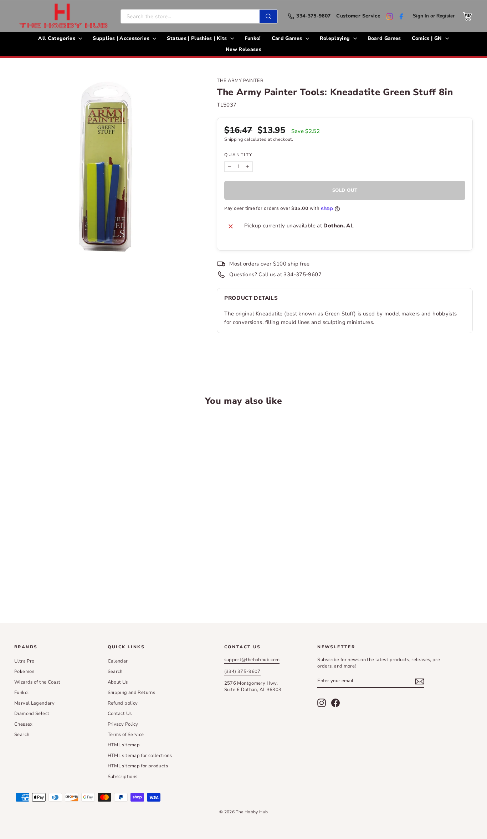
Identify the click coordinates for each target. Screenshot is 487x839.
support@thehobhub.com (252, 660)
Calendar (118, 661)
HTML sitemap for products (138, 766)
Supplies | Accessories (122, 38)
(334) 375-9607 (242, 671)
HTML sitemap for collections (140, 755)
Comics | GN (428, 38)
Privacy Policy (123, 724)
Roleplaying (336, 38)
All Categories (57, 38)
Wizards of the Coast (37, 682)
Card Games (288, 38)
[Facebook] (401, 16)
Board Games (384, 38)
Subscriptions (123, 776)
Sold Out (68, 574)
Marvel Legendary (34, 703)
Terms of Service (126, 734)
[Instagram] (389, 16)
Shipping (233, 139)
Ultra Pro (24, 661)
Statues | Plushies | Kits (197, 38)
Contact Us (120, 713)
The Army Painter (240, 80)
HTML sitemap (124, 745)
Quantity (238, 155)
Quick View (68, 520)
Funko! (253, 38)
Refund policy (123, 703)
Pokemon (24, 671)
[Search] (268, 16)
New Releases (243, 49)
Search (21, 734)
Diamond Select (31, 713)
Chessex (23, 724)
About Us (118, 682)
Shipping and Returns (131, 692)
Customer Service (358, 16)
